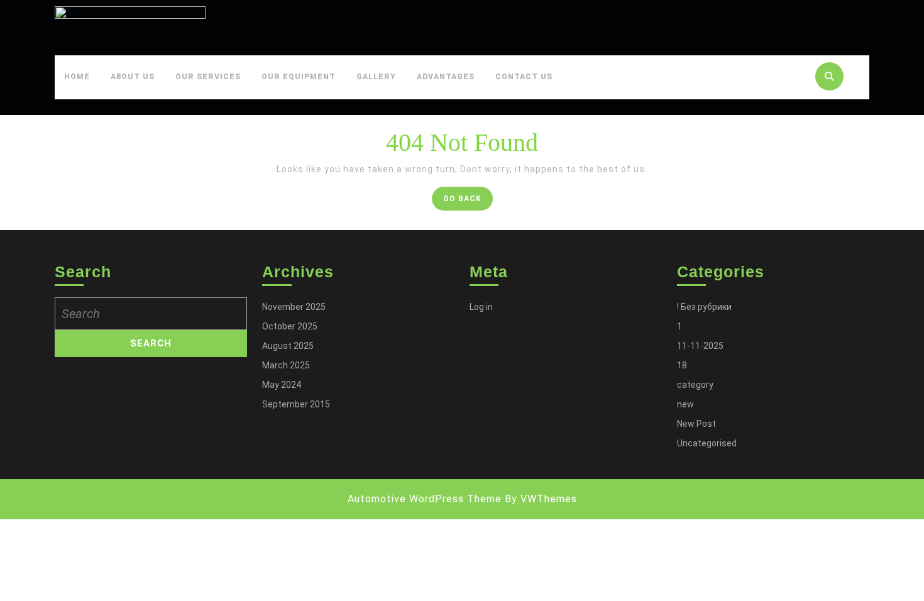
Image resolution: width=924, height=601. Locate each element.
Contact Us (524, 76)
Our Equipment (298, 76)
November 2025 (294, 307)
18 (682, 365)
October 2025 (289, 326)
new (685, 404)
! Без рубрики (704, 307)
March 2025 (286, 365)
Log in (481, 307)
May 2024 (281, 385)
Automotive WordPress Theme (425, 499)
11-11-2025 (700, 346)
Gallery (376, 76)
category (695, 385)
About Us (133, 76)
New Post (696, 424)
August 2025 (288, 346)
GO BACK (468, 201)
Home (77, 76)
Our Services (208, 76)
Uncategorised (707, 443)
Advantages (446, 76)
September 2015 (296, 404)
